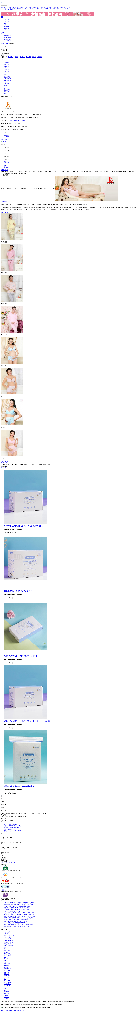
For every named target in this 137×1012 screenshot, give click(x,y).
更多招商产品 (4, 461)
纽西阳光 (6, 952)
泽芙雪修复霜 (7, 982)
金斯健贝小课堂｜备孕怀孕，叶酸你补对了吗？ (17, 926)
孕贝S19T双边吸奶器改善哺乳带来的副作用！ (16, 919)
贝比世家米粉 (7, 937)
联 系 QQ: (3, 849)
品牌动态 (6, 68)
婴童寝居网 (40, 8)
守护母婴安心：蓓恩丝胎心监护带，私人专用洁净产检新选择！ (25, 526)
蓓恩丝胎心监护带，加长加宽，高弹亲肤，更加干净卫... (19, 913)
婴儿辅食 (28, 57)
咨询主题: (4, 815)
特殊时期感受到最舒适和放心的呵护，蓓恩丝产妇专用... (19, 918)
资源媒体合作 (20, 1010)
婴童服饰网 (46, 8)
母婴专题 (6, 25)
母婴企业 (6, 23)
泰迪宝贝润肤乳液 (9, 935)
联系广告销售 (4, 1010)
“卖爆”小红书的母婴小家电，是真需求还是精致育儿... (19, 906)
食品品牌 (6, 91)
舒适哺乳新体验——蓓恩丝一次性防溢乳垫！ (16, 909)
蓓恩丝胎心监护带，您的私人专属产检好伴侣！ (17, 908)
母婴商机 (6, 28)
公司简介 (6, 988)
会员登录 (6, 9)
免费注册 (12, 9)
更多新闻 (3, 468)
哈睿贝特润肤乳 (8, 932)
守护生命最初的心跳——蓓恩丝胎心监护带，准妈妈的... (19, 903)
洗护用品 (22, 57)
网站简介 (6, 990)
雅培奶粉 (6, 967)
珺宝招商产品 (4, 212)
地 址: (3, 844)
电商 (25, 816)
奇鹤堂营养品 (7, 972)
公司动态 (6, 995)
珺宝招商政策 (4, 462)
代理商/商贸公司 (11, 816)
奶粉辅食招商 (7, 35)
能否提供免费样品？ (9, 829)
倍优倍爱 (6, 977)
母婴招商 (3, 33)
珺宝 (5, 93)
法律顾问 (6, 998)
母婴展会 (6, 30)
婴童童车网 (53, 8)
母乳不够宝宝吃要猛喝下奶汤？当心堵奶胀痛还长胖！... (19, 924)
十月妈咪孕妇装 (8, 944)
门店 (3, 816)
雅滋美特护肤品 (8, 954)
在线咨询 (6, 71)
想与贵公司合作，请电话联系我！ (13, 831)
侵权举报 (6, 997)
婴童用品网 (20, 8)
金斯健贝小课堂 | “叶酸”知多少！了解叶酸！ (16, 921)
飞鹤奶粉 (6, 974)
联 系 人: (3, 833)
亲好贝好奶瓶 (7, 938)
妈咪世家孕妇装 (8, 955)
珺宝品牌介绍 (4, 170)
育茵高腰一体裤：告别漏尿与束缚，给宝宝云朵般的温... (19, 904)
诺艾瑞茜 (6, 965)
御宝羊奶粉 (7, 980)
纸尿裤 (16, 57)
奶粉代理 (10, 57)
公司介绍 (6, 163)
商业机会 (6, 69)
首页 (2, 8)
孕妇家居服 (7, 136)
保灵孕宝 (6, 933)
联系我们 (6, 992)
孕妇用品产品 (7, 78)
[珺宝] (8, 105)
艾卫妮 (6, 959)
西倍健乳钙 (7, 975)
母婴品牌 (6, 20)
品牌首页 (6, 63)
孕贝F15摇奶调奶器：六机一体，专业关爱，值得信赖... (19, 914)
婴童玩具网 (33, 8)
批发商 (20, 816)
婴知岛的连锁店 (8, 942)
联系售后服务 (12, 1010)
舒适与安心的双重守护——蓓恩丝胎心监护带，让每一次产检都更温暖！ (28, 721)
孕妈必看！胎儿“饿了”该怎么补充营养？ (15, 923)
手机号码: (4, 839)
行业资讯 (6, 82)
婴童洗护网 (13, 8)
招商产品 (6, 64)
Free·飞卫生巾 (7, 984)
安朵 (5, 957)
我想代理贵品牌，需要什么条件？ (13, 826)
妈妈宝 (6, 960)
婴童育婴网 (60, 8)
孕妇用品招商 (7, 40)
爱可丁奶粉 (7, 970)
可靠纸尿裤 (7, 985)
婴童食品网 (6, 8)
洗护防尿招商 (7, 37)
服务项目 (6, 993)
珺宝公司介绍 (4, 201)
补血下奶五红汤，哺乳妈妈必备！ (13, 911)
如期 (5, 947)
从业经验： (4, 854)
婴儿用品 (39, 57)
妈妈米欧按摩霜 (8, 945)
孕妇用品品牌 (7, 80)
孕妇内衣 (6, 135)
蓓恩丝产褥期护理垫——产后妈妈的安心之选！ (19, 786)
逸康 (5, 979)
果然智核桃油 (7, 969)
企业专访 (6, 26)
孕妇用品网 (26, 8)
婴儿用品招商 (7, 39)
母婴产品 (6, 21)
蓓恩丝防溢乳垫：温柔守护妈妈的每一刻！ (18, 591)
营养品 (34, 57)
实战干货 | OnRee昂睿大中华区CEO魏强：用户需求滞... (19, 916)
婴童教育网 (66, 8)
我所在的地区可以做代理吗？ (12, 824)
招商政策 (6, 66)
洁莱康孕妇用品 (8, 964)
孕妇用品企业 (7, 83)
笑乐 (5, 949)
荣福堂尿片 (7, 950)
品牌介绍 (6, 162)
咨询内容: (4, 818)
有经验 (4, 857)
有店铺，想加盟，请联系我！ (12, 827)
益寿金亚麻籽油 (8, 940)
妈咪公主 (6, 962)
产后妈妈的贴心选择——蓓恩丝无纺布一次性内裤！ (21, 656)
